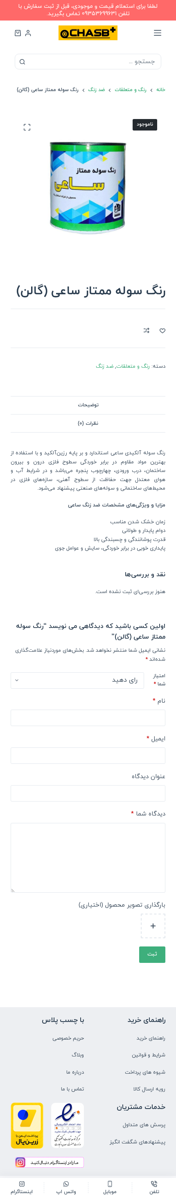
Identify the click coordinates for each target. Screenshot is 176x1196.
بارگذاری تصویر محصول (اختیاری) (122, 905)
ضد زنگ (104, 366)
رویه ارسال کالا (149, 1089)
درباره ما (75, 1072)
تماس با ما (72, 1089)
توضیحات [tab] (88, 405)
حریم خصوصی (68, 1038)
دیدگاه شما (148, 814)
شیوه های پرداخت (145, 1072)
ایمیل (156, 739)
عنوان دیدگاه (148, 776)
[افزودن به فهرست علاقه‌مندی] (162, 330)
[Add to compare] (146, 330)
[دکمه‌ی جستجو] (22, 61)
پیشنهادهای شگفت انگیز (137, 1142)
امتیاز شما (159, 680)
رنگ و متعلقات (133, 366)
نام (159, 701)
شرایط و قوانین (148, 1055)
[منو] (157, 33)
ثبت (152, 954)
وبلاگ (78, 1055)
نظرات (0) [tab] (88, 423)
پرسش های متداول (144, 1125)
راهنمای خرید (151, 1038)
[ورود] (28, 33)
